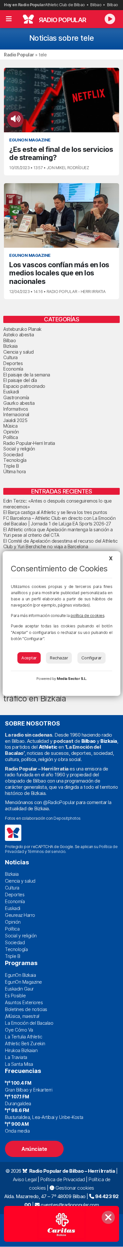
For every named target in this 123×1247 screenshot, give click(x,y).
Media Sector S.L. (72, 678)
